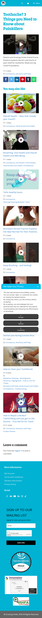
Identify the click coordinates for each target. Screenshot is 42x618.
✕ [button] (38, 286)
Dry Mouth (20, 163)
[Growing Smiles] (3, 3)
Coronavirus (10, 74)
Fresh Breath (30, 163)
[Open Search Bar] (22, 3)
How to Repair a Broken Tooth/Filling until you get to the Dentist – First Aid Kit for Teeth (19, 418)
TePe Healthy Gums (12, 192)
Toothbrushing (20, 389)
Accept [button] (20, 317)
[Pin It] (22, 79)
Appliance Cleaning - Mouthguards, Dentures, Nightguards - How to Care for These (19, 380)
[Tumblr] (28, 79)
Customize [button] (21, 330)
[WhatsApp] (33, 79)
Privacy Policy (10, 484)
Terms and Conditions (13, 477)
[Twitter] (11, 79)
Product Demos (9, 431)
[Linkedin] (17, 79)
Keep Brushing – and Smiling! (17, 265)
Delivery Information (13, 480)
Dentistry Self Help (23, 74)
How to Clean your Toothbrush (18, 369)
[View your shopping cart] (28, 3)
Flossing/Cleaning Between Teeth (16, 202)
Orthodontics (28, 165)
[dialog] (21, 309)
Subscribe (21, 543)
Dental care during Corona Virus (18, 335)
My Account (9, 473)
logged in (18, 450)
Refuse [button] (21, 324)
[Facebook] (5, 79)
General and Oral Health (25, 126)
